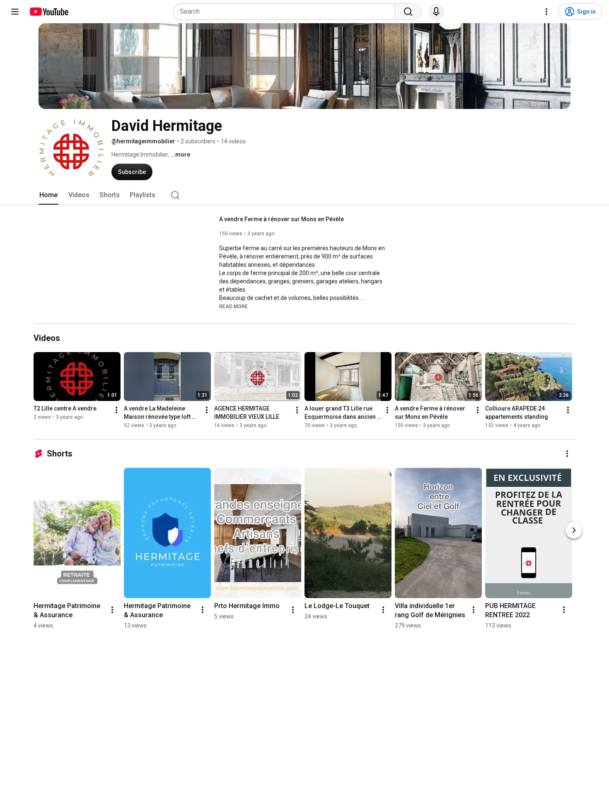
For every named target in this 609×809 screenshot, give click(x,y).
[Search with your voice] (436, 11)
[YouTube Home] (48, 11)
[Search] (408, 11)
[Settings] (546, 12)
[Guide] (15, 12)
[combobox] (286, 12)
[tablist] (304, 195)
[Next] (574, 530)
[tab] (48, 195)
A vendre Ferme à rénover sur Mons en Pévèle (281, 219)
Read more (233, 306)
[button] (233, 306)
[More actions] (116, 410)
